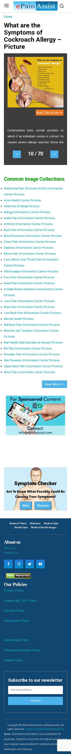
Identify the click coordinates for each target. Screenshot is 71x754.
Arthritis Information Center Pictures (28, 224)
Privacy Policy (14, 590)
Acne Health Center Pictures (22, 200)
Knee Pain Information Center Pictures (29, 307)
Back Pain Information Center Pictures (29, 230)
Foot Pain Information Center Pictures (29, 277)
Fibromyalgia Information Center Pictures (31, 271)
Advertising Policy (16, 640)
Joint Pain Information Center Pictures (29, 301)
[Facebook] (8, 564)
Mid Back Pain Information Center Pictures (32, 325)
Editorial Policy (14, 611)
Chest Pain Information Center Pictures (30, 242)
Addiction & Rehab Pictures (22, 206)
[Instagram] (19, 564)
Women (43, 505)
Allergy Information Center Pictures (27, 212)
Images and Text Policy (20, 600)
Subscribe (35, 700)
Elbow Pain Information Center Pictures (30, 253)
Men (25, 505)
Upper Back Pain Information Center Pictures (33, 366)
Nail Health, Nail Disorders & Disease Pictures (33, 342)
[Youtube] (40, 564)
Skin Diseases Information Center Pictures (32, 360)
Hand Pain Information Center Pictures (29, 283)
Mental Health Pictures (19, 319)
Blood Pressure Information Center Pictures (33, 236)
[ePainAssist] (35, 6)
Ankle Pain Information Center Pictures (29, 218)
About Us (10, 548)
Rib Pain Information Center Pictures (28, 348)
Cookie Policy (13, 660)
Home (8, 17)
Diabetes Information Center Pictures (28, 247)
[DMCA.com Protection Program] (17, 577)
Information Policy (17, 621)
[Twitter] (29, 564)
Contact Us (11, 552)
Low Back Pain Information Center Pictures (32, 313)
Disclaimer (46, 729)
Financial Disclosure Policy (22, 650)
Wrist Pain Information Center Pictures (29, 372)
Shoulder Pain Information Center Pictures (32, 354)
